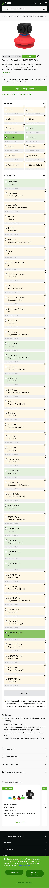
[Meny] (46, 3)
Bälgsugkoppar (42, 16)
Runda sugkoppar (28, 16)
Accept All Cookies (34, 873)
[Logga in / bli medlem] (40, 3)
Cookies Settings (25, 883)
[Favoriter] (35, 3)
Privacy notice (24, 866)
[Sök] (44, 8)
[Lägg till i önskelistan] (38, 56)
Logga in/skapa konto (24, 88)
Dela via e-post (25, 94)
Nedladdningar (9, 94)
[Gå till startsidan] (6, 3)
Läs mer (5, 72)
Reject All (14, 872)
